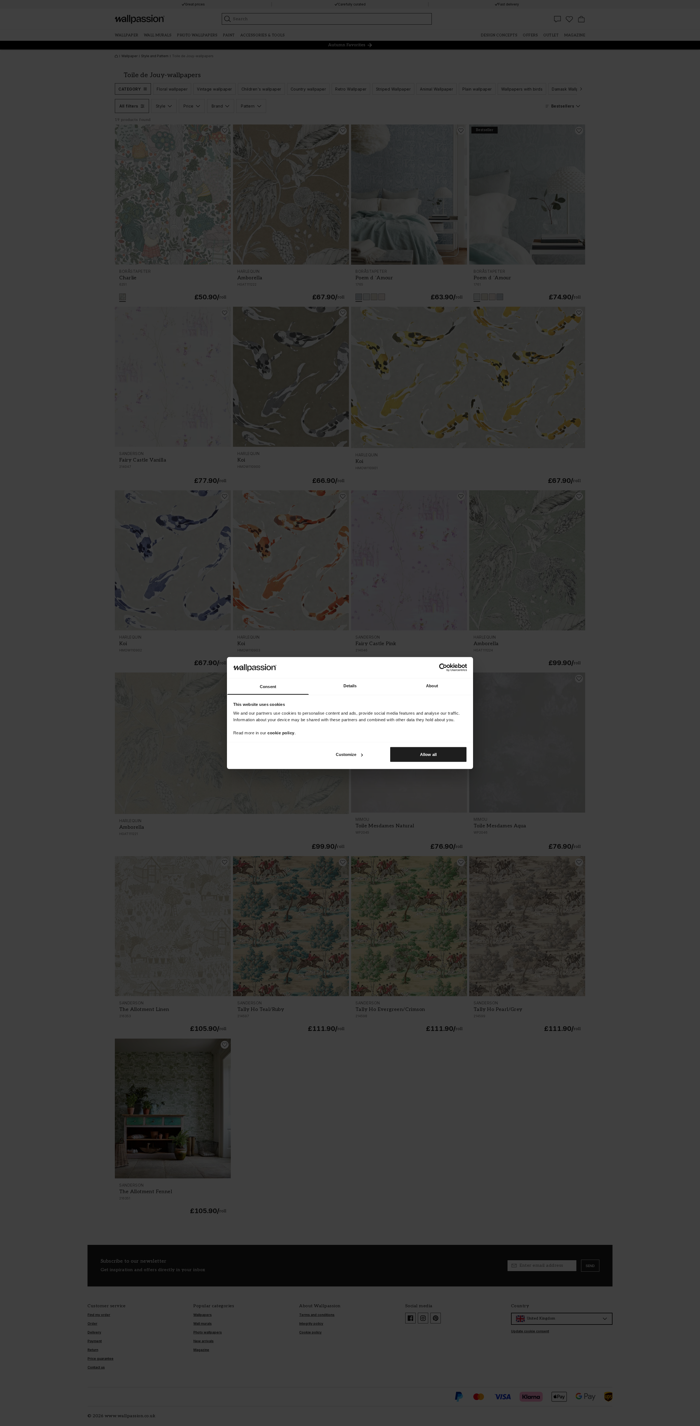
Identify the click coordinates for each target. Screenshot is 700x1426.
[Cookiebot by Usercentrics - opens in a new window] (443, 667)
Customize (346, 754)
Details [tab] (350, 685)
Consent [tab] (268, 686)
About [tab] (432, 685)
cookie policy (280, 732)
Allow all (428, 754)
